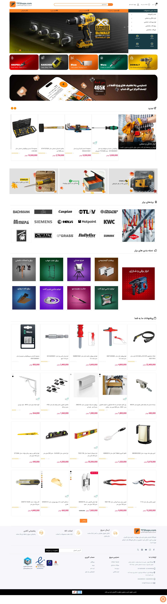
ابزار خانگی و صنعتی (147, 144)
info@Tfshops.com (147, 583)
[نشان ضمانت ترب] (49, 563)
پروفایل (92, 562)
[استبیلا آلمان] (83, 181)
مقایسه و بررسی (83, 11)
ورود (93, 565)
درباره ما (117, 568)
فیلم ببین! (53, 11)
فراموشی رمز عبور (89, 572)
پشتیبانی (23, 11)
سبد (153, 4)
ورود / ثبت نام (132, 5)
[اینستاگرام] (150, 550)
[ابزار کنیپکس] (24, 62)
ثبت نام (92, 568)
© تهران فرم (112, 592)
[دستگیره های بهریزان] (33, 181)
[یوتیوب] (146, 550)
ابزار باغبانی (116, 572)
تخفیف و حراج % (113, 11)
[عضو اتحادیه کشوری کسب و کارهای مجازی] (28, 563)
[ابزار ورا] (113, 62)
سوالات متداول (115, 565)
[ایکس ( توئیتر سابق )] (138, 550)
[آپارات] (142, 550)
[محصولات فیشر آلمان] (133, 181)
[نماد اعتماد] (40, 563)
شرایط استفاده (115, 562)
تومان (107, 156)
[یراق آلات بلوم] (83, 62)
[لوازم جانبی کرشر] (53, 62)
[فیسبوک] (154, 550)
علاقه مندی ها (144, 4)
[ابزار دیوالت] (143, 62)
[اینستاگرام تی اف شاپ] (83, 88)
